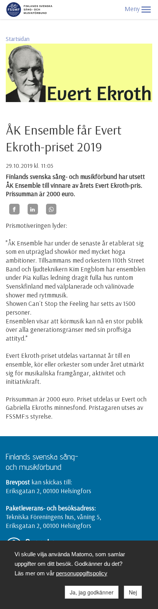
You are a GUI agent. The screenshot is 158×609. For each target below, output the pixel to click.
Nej (133, 592)
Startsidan (18, 38)
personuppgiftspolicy (81, 573)
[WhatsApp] (51, 209)
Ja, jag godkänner (92, 592)
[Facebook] (14, 209)
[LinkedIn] (33, 209)
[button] (146, 9)
